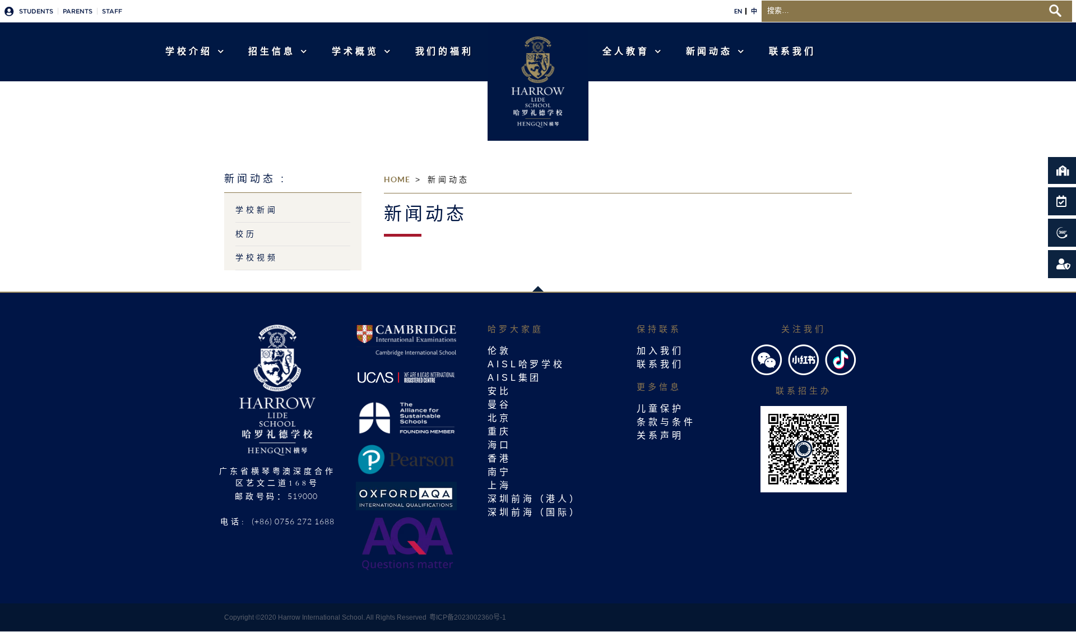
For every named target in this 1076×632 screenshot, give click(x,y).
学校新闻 (256, 209)
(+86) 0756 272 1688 (293, 521)
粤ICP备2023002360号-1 (467, 617)
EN (738, 11)
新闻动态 (709, 51)
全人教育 (626, 51)
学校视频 (256, 257)
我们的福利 (444, 51)
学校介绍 (188, 51)
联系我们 (792, 51)
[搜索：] (902, 9)
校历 (246, 233)
